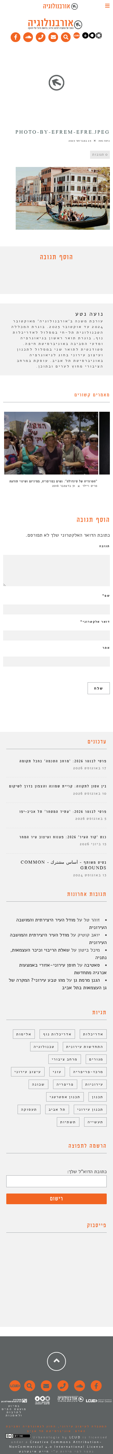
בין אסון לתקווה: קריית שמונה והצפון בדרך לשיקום (58, 786)
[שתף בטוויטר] (52, 279)
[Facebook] (15, 35)
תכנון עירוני (90, 1109)
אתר (106, 648)
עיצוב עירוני (27, 1071)
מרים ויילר (90, 486)
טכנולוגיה (44, 1046)
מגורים (96, 1059)
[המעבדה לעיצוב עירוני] (76, 37)
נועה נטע (104, 140)
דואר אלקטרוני (95, 622)
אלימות (23, 1034)
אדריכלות (93, 1034)
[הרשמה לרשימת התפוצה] (53, 35)
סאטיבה (92, 965)
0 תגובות (100, 154)
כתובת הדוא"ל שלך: (87, 1171)
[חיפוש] (66, 35)
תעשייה (95, 1121)
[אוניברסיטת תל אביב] (92, 37)
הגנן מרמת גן (86, 980)
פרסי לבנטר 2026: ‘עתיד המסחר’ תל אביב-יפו (63, 811)
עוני (57, 1071)
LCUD (75, 1437)
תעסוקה (29, 1109)
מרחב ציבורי (65, 1059)
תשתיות (68, 1121)
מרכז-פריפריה (88, 1071)
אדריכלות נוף (57, 1034)
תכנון (97, 1096)
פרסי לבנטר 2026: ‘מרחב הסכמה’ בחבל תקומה (63, 761)
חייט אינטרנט (34, 1451)
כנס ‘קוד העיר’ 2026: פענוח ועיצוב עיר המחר (63, 837)
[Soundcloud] (28, 35)
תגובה (104, 546)
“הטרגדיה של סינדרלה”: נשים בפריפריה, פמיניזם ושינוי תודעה (53, 481)
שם (106, 595)
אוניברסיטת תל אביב (49, 1431)
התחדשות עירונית (84, 1046)
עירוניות (94, 1084)
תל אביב (57, 1109)
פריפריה (65, 1084)
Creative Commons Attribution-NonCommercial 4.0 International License (56, 1444)
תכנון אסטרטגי (65, 1096)
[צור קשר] (62, 1389)
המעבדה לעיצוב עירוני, (81, 1426)
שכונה (38, 1084)
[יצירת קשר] (41, 35)
